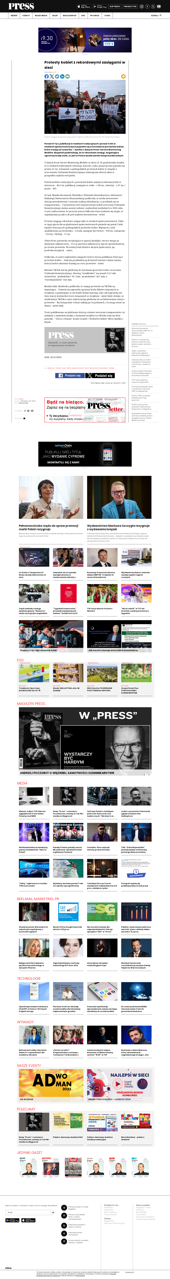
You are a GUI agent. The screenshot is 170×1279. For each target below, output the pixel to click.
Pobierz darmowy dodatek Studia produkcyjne (100, 1138)
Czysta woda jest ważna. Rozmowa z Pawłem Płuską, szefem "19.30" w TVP (100, 1052)
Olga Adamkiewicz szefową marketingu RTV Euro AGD (66, 964)
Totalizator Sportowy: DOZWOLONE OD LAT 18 (29, 689)
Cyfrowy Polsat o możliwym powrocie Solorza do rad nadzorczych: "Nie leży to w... (101, 813)
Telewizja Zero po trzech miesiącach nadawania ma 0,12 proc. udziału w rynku (141, 363)
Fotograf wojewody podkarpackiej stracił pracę (134, 884)
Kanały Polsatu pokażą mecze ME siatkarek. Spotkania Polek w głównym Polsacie (67, 849)
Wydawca (108, 1210)
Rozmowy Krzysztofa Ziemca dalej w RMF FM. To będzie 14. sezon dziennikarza (142, 331)
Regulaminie (80, 1276)
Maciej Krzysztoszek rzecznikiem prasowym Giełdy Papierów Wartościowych (135, 965)
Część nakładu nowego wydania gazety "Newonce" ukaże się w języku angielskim (33, 611)
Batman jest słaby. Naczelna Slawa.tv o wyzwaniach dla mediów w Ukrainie (33, 1052)
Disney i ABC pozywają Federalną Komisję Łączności (141, 398)
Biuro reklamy (110, 1212)
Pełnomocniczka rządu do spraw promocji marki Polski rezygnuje (48, 527)
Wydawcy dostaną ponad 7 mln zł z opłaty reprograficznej (68, 884)
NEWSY (14, 15)
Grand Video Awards (145, 1219)
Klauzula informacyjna (114, 1223)
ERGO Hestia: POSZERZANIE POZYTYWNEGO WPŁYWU (99, 689)
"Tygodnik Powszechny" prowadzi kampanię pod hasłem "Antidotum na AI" (65, 611)
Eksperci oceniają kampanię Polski (38, 650)
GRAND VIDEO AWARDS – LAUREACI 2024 (109, 1099)
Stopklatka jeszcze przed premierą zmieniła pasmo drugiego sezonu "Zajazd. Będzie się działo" (142, 416)
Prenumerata (110, 1214)
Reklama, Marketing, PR (38, 898)
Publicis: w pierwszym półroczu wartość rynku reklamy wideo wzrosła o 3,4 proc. (141, 343)
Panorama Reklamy (145, 1217)
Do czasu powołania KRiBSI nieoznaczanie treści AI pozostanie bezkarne (134, 1009)
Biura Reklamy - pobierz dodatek (132, 1138)
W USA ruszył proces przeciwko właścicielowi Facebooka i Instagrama (141, 406)
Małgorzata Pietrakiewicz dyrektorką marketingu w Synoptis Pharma (31, 965)
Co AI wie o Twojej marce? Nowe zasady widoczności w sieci (32, 574)
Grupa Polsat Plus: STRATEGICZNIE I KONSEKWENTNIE (130, 690)
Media (22, 783)
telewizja (51, 368)
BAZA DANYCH (69, 15)
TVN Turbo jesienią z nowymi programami (140, 381)
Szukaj (154, 15)
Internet (58, 368)
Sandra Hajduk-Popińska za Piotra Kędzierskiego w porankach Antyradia (142, 373)
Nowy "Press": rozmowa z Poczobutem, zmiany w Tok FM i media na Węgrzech (68, 813)
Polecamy (26, 1109)
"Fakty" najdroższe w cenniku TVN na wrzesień (33, 884)
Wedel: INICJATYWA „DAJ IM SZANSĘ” (66, 689)
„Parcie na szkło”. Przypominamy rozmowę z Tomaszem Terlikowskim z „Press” (66, 1053)
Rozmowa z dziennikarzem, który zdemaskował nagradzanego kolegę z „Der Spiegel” (135, 1053)
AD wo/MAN (141, 1212)
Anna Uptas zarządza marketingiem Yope (97, 964)
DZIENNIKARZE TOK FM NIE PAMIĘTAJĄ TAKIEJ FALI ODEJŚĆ (60, 773)
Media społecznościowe (75, 368)
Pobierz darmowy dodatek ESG (68, 1137)
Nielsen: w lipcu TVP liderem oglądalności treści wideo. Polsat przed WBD (32, 813)
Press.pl (139, 1210)
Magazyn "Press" (143, 1207)
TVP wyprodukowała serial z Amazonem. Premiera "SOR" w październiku (142, 389)
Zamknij (129, 1272)
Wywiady (25, 1022)
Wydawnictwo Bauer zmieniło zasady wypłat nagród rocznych (135, 574)
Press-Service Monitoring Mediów (96, 368)
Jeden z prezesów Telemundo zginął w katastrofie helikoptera (141, 353)
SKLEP (55, 15)
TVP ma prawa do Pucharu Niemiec (99, 609)
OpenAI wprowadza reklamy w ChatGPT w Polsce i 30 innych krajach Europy (33, 1009)
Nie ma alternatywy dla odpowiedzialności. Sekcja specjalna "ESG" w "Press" (100, 929)
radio (64, 368)
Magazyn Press (31, 703)
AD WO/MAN (26, 1099)
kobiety (111, 368)
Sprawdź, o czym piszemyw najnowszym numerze (62, 344)
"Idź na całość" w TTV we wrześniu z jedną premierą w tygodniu (135, 611)
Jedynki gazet (29, 1152)
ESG (83, 15)
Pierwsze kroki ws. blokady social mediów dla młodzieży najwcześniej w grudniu (67, 1009)
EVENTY (26, 15)
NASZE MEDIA (41, 15)
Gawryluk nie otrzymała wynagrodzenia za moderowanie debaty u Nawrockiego (64, 576)
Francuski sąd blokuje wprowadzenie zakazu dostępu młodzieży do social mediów (102, 1009)
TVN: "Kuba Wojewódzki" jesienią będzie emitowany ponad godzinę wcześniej (134, 849)
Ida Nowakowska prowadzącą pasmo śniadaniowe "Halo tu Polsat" (33, 849)
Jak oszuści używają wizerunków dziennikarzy (113, 650)
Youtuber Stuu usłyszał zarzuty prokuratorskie (98, 848)
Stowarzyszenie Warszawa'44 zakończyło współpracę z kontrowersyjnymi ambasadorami (33, 930)
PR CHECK (94, 15)
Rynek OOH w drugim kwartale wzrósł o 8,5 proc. (67, 928)
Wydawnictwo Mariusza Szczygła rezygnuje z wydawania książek (118, 527)
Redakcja (108, 1207)
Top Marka (141, 1214)
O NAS (107, 15)
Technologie (29, 978)
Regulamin (109, 1221)
